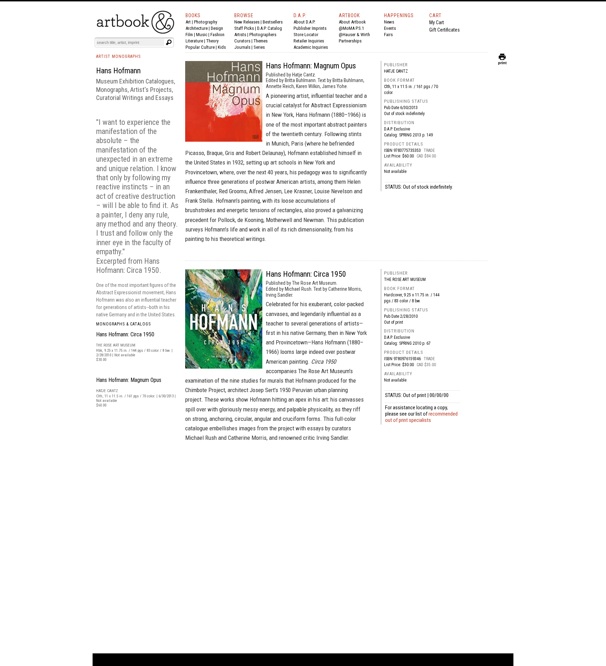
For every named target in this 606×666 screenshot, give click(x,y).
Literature (194, 40)
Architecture (197, 28)
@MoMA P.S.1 (351, 28)
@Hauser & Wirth (354, 34)
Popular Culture (200, 47)
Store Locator (306, 34)
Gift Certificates (444, 30)
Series (259, 47)
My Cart (436, 22)
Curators (242, 40)
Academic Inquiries (311, 47)
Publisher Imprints (310, 28)
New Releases (247, 22)
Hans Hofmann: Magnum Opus (128, 380)
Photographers (262, 34)
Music (201, 34)
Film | (191, 34)
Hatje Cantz (396, 71)
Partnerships (350, 40)
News (389, 22)
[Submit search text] (169, 42)
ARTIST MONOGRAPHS (118, 56)
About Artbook (352, 22)
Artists (240, 34)
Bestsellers (273, 22)
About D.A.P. (304, 22)
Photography (205, 22)
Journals (242, 47)
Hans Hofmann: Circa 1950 (125, 334)
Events (390, 28)
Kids (222, 47)
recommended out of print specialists (421, 417)
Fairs (388, 34)
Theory (212, 40)
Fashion (217, 34)
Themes (261, 40)
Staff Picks (244, 28)
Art (188, 22)
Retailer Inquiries (309, 40)
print (502, 61)
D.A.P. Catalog (269, 28)
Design (217, 28)
